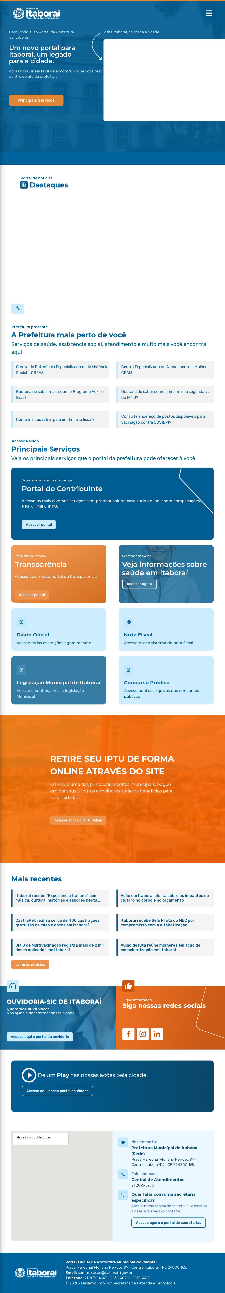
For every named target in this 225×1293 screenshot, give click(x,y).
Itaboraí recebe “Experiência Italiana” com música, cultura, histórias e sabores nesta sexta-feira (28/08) (56, 898)
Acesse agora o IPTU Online (78, 820)
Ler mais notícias (30, 964)
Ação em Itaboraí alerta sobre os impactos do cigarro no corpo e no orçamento (165, 898)
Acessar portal (39, 524)
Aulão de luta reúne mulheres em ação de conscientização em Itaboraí (160, 947)
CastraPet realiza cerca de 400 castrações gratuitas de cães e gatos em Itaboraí (57, 922)
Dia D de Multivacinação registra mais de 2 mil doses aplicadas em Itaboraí (59, 947)
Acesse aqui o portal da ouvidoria (40, 1037)
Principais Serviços (36, 100)
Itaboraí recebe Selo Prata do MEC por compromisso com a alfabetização (157, 922)
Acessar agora (139, 584)
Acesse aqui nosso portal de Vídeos (57, 1091)
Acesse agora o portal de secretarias (168, 1223)
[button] (209, 13)
